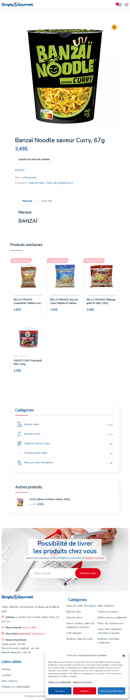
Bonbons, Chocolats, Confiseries (109, 640)
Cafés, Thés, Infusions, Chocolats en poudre (110, 630)
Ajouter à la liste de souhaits (34, 159)
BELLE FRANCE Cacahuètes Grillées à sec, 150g (28, 301)
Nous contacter (10, 680)
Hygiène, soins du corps (79, 638)
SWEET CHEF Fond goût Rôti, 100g (28, 362)
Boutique (6, 669)
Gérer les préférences (112, 691)
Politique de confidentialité (60, 682)
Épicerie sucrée (75, 617)
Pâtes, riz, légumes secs (59, 182)
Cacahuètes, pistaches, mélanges (28, 295)
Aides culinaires (20, 356)
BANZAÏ (19, 170)
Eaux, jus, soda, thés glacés (81, 605)
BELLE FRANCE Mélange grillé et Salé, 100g (101, 301)
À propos (6, 675)
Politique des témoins (82, 682)
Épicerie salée (37, 182)
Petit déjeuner (74, 632)
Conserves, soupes (108, 611)
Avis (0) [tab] (47, 200)
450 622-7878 (29, 627)
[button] (123, 655)
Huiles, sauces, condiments (112, 617)
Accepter (60, 691)
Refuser (84, 691)
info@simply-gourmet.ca (31, 633)
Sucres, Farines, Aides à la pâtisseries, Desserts (80, 625)
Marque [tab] (27, 200)
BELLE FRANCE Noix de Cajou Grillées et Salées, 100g (64, 301)
